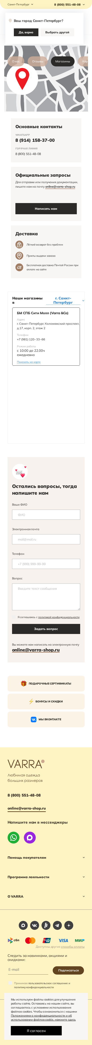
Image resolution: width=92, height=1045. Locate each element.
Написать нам (46, 209)
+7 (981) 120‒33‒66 (31, 339)
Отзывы (37, 61)
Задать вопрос (46, 629)
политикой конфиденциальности (58, 617)
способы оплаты (73, 946)
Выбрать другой (57, 32)
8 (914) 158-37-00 (35, 140)
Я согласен (36, 1030)
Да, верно (26, 32)
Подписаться (68, 970)
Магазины (62, 61)
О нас (16, 61)
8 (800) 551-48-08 (28, 154)
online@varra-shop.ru (60, 186)
